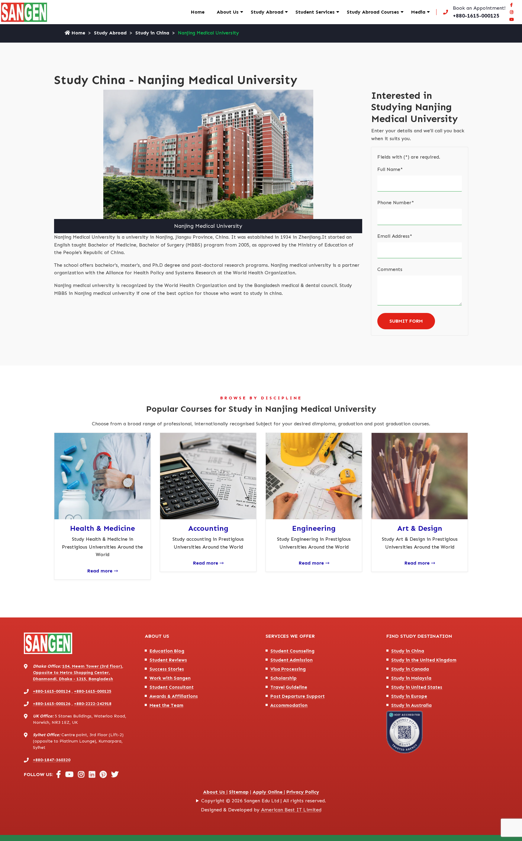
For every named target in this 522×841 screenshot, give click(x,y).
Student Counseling (292, 651)
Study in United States (416, 687)
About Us (228, 12)
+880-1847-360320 (51, 759)
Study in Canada (410, 669)
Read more (102, 571)
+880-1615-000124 (51, 691)
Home (198, 12)
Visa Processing (288, 669)
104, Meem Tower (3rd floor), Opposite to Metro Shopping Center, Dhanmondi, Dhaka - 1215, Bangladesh (78, 673)
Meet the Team (166, 705)
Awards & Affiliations (174, 696)
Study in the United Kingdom (423, 660)
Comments (389, 269)
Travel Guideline (288, 687)
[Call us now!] (473, 12)
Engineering (314, 528)
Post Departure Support (297, 696)
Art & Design (419, 528)
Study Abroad (267, 12)
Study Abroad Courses (373, 12)
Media (418, 12)
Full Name (390, 169)
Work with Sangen (170, 678)
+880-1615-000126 (51, 703)
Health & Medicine (102, 528)
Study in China (152, 33)
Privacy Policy (302, 792)
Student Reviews (168, 660)
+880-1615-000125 (92, 691)
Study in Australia (411, 705)
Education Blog (167, 651)
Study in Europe (409, 696)
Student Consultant (172, 687)
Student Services (315, 12)
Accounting (208, 528)
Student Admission (291, 660)
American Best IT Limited (291, 810)
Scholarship (283, 678)
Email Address (394, 236)
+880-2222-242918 (92, 703)
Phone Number (395, 202)
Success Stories (167, 669)
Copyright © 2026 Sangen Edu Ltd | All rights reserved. (263, 801)
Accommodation (289, 705)
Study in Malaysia (411, 678)
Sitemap (239, 792)
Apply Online (268, 792)
